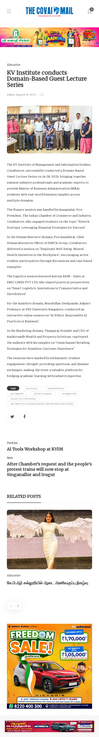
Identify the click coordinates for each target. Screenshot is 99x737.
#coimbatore (69, 393)
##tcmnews (17, 393)
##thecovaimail (43, 393)
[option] (49, 548)
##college (32, 388)
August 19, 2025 (26, 94)
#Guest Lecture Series (23, 398)
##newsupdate (56, 388)
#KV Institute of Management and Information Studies (42, 403)
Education (13, 64)
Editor (11, 94)
